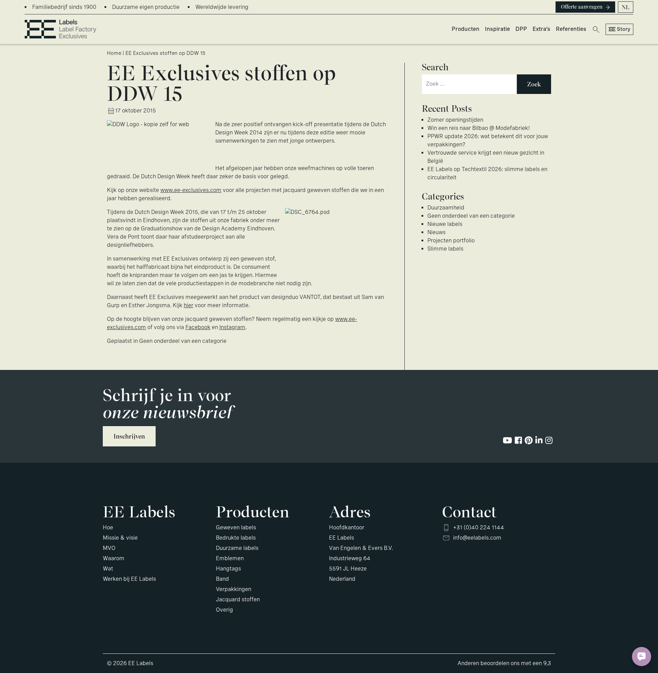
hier (188, 305)
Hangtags (228, 568)
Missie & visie (120, 537)
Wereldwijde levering (221, 7)
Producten (465, 29)
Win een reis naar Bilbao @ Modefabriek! (478, 128)
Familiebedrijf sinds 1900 (64, 7)
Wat (108, 568)
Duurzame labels (237, 548)
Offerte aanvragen (581, 7)
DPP (521, 29)
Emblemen (230, 558)
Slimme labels (445, 248)
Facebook (197, 327)
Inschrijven (129, 436)
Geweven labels (236, 527)
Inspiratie (497, 29)
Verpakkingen (233, 589)
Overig (224, 609)
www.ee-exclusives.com (190, 190)
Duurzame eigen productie (146, 7)
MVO (109, 548)
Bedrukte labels (236, 537)
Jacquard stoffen (238, 599)
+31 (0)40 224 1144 (478, 527)
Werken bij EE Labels (129, 579)
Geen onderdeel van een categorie (183, 341)
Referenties (571, 29)
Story (623, 29)
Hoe (108, 527)
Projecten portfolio (451, 240)
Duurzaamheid (445, 207)
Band (222, 579)
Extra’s (541, 29)
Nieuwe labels (444, 224)
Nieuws (436, 232)
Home (114, 53)
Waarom (113, 558)
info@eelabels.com (477, 537)
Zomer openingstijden (455, 120)
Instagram (232, 327)
